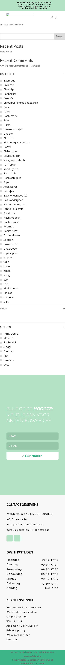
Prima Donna (10, 333)
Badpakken (10, 93)
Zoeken (59, 36)
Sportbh (8, 239)
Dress (6, 107)
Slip (5, 279)
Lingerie (8, 133)
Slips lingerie (10, 253)
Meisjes (7, 292)
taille (6, 261)
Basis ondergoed (13, 200)
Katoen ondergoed (14, 204)
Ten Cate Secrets (13, 208)
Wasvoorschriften (18, 635)
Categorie (7, 74)
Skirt (6, 301)
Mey (6, 355)
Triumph (8, 351)
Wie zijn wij (14, 621)
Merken (5, 327)
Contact (11, 639)
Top (5, 284)
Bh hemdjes (10, 151)
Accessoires (10, 186)
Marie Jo (8, 338)
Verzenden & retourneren (23, 607)
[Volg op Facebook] (9, 538)
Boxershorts (10, 244)
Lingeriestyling (16, 616)
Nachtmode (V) (12, 217)
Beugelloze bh (11, 155)
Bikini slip (8, 89)
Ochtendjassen (12, 235)
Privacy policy (16, 630)
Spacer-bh (9, 173)
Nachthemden (11, 222)
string (6, 275)
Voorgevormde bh (14, 160)
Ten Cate (8, 360)
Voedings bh (10, 169)
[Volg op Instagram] (17, 538)
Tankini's (8, 98)
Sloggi (7, 346)
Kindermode (10, 288)
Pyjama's (8, 226)
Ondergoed (10, 248)
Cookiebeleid (26, 663)
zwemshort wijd (12, 129)
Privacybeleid (19, 660)
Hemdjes (8, 191)
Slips (6, 182)
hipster (7, 270)
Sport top (9, 213)
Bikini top (8, 85)
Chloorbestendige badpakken (20, 102)
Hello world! (6, 52)
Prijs (3, 308)
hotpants (8, 257)
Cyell (6, 364)
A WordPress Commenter (12, 66)
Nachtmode (10, 116)
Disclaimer (40, 663)
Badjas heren (10, 231)
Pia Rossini (9, 342)
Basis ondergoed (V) (15, 195)
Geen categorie (12, 177)
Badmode (9, 80)
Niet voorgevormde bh (16, 142)
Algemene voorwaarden (22, 626)
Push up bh (9, 164)
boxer (6, 266)
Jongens (8, 297)
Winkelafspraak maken (21, 612)
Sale (6, 120)
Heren (6, 124)
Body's (7, 146)
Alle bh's (8, 138)
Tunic (6, 111)
